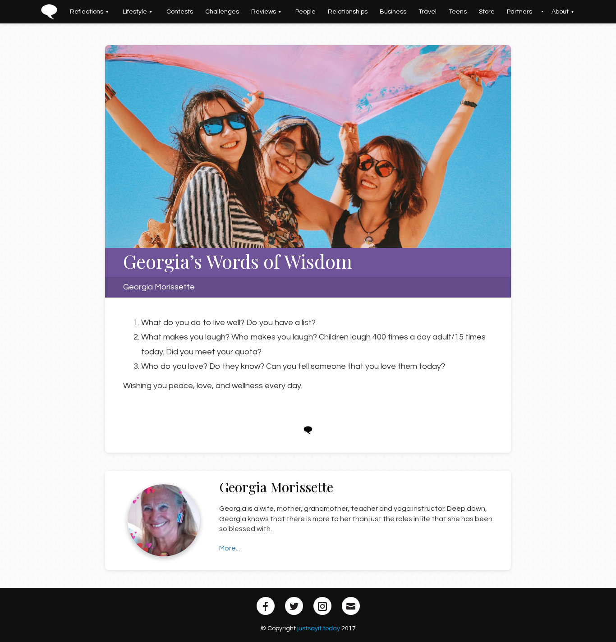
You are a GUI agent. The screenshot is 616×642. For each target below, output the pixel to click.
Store (470, 12)
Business (387, 12)
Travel (418, 12)
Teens (445, 12)
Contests (192, 12)
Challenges (231, 12)
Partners (499, 12)
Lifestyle (151, 12)
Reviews (269, 12)
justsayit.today (318, 628)
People (307, 12)
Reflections (106, 12)
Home (72, 12)
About (536, 12)
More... (229, 548)
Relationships (346, 12)
